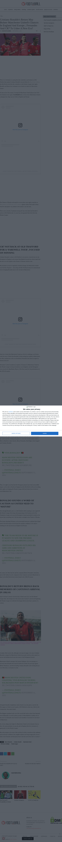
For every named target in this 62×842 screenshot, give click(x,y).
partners (11, 411)
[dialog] (31, 421)
